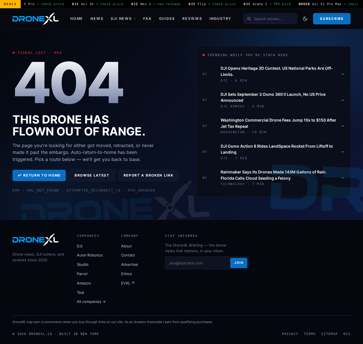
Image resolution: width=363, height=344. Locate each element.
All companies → (91, 301)
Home (76, 18)
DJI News (121, 18)
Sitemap (329, 333)
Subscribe (331, 18)
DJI (79, 246)
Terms (310, 333)
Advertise (129, 264)
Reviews (192, 18)
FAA (147, 18)
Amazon (84, 283)
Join (238, 263)
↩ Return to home (39, 175)
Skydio (82, 264)
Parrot (82, 273)
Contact (128, 255)
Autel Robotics (90, 255)
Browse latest (92, 175)
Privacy (290, 333)
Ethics (126, 273)
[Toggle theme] (305, 19)
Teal (80, 292)
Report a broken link (149, 175)
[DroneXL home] (35, 18)
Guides (167, 18)
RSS (347, 333)
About (126, 246)
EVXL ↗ (128, 283)
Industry (220, 18)
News (96, 18)
